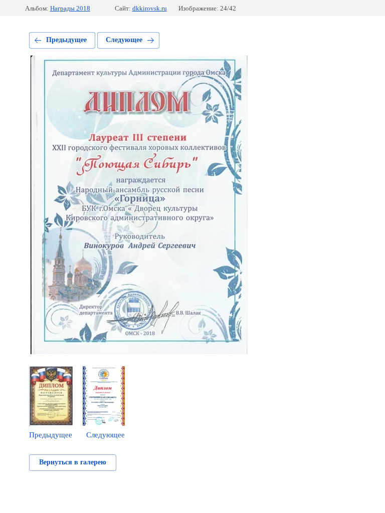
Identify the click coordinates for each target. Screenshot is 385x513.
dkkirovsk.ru (149, 8)
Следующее (124, 40)
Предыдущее (66, 40)
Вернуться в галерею (72, 462)
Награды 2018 (70, 8)
